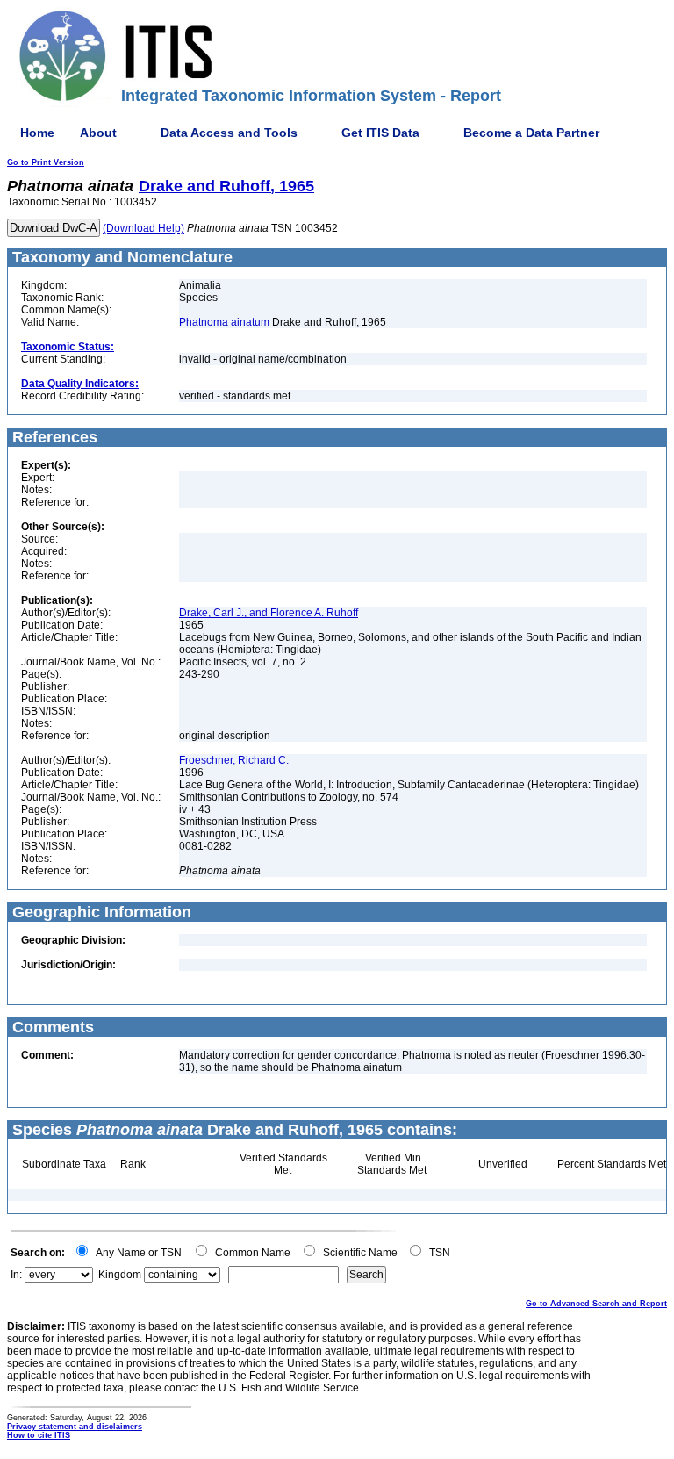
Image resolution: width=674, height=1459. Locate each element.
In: (16, 1275)
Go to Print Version (45, 162)
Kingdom (119, 1275)
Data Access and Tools (229, 133)
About (98, 133)
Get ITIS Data (380, 133)
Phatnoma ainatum (224, 322)
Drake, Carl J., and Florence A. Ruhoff (268, 613)
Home (37, 133)
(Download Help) (143, 228)
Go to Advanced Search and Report (596, 1303)
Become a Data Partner (531, 133)
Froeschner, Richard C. (234, 760)
